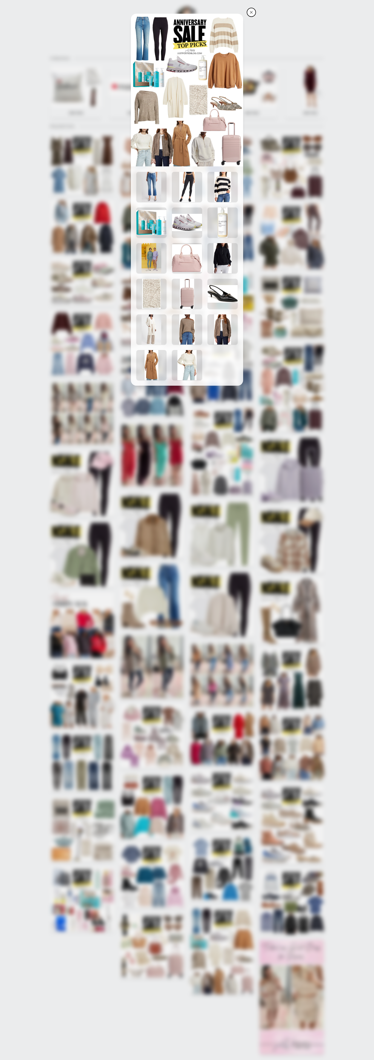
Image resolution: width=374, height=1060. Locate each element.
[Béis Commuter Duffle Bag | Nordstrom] (187, 258)
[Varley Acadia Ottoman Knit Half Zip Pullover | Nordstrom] (223, 258)
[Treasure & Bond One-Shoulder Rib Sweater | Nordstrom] (187, 329)
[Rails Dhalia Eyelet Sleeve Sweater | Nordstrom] (187, 365)
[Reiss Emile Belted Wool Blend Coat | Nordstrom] (151, 365)
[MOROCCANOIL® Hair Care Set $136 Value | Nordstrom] (151, 223)
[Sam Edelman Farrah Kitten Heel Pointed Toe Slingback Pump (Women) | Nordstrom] (223, 294)
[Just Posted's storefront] (251, 12)
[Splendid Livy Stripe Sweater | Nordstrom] (223, 187)
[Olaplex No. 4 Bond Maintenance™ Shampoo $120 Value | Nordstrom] (223, 223)
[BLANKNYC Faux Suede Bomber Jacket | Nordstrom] (223, 329)
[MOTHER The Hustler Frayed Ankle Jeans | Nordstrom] (151, 187)
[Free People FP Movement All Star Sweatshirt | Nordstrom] (151, 258)
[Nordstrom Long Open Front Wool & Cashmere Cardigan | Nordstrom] (151, 329)
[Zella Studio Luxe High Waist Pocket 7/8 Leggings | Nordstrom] (187, 187)
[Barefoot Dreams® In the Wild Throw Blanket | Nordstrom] (151, 294)
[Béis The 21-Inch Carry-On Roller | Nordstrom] (187, 294)
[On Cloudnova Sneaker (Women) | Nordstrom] (187, 223)
